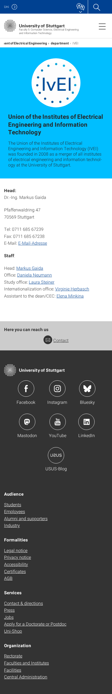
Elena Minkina (70, 296)
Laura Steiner (41, 282)
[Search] (96, 7)
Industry (12, 525)
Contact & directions (23, 603)
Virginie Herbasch (72, 289)
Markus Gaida (29, 268)
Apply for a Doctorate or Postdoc (35, 624)
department (60, 43)
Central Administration (25, 677)
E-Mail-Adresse (32, 243)
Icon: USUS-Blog (56, 455)
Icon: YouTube (57, 422)
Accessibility (16, 564)
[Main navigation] (102, 26)
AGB (8, 578)
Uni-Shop (13, 631)
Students (12, 504)
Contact (61, 340)
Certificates (15, 571)
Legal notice (15, 550)
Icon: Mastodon (27, 422)
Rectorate (13, 656)
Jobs (9, 617)
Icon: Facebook (26, 388)
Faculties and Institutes (26, 663)
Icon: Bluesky (87, 388)
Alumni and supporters (26, 518)
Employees (14, 511)
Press (9, 610)
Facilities (12, 670)
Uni (6, 7)
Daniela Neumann (34, 275)
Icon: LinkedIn (86, 422)
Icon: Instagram (57, 388)
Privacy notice (17, 557)
